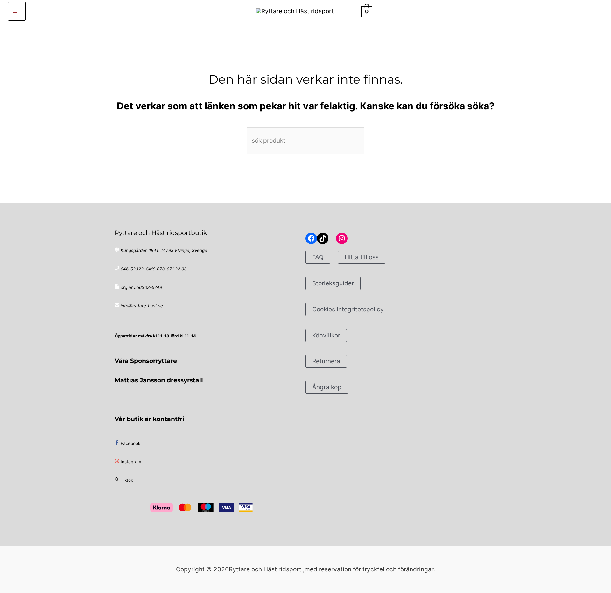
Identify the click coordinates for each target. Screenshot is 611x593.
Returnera (326, 361)
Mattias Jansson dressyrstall (159, 380)
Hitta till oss (362, 257)
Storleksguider (333, 283)
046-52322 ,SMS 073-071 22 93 (154, 268)
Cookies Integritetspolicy (348, 309)
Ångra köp (326, 387)
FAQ (318, 257)
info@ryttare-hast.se (142, 305)
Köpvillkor (326, 335)
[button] (350, 11)
